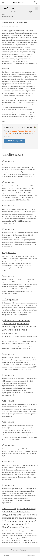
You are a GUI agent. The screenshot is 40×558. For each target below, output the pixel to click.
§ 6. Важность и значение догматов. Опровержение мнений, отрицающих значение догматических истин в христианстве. (19, 326)
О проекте (15, 550)
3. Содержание (10, 299)
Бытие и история (30, 555)
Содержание (9, 161)
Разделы (23, 550)
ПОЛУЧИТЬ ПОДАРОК (14, 141)
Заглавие (6, 555)
